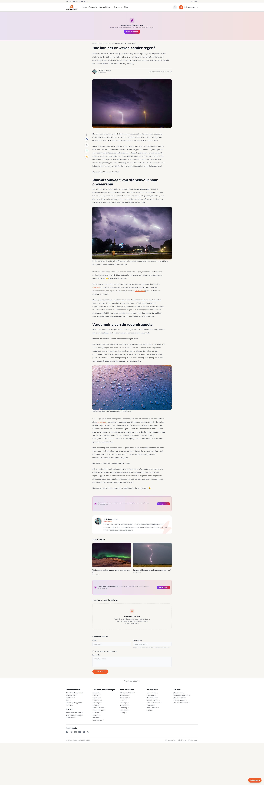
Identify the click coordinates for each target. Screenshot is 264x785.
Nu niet (132, 405)
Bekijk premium (130, 400)
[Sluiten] (152, 378)
